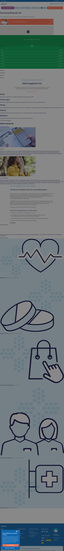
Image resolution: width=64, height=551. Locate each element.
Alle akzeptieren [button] (10, 545)
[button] (10, 548)
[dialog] (32, 275)
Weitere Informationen (11, 542)
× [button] (18, 531)
